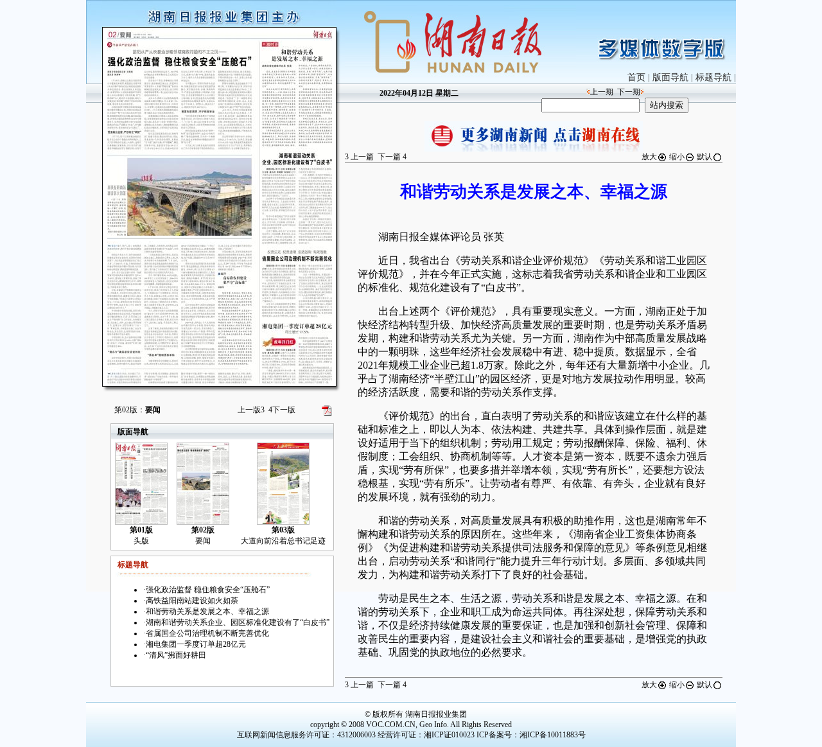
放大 (649, 156)
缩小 (677, 156)
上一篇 (359, 156)
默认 (704, 156)
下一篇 (392, 156)
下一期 (628, 91)
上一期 (601, 91)
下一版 (281, 409)
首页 (636, 77)
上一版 (251, 409)
